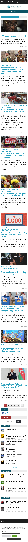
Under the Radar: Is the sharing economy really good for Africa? (13, 273)
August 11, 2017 (23, 88)
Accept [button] (14, 536)
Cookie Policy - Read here (14, 539)
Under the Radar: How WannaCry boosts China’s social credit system (14, 234)
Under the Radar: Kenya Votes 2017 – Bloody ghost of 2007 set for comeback (13, 155)
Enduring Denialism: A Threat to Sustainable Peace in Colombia (14, 461)
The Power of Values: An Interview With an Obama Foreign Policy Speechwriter (16, 487)
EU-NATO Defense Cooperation (14, 454)
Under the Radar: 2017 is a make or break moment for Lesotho (13, 194)
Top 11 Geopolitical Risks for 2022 (14, 481)
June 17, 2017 (24, 210)
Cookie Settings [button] (6, 536)
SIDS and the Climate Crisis (12, 429)
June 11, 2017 (24, 249)
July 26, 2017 (24, 132)
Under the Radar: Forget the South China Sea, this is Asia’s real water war (12, 111)
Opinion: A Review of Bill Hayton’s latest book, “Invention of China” (16, 502)
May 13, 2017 (24, 400)
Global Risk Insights (14, 2)
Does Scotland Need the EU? (13, 507)
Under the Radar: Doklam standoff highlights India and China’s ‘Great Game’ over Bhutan (12, 70)
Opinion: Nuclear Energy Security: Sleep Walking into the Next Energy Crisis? (16, 435)
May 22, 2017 (24, 364)
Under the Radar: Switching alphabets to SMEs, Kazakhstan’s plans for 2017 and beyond (14, 350)
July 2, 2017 (24, 172)
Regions (14, 11)
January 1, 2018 (23, 46)
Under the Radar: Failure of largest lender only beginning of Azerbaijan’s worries (14, 386)
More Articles (14, 467)
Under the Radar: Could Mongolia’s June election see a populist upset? (13, 310)
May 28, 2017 (24, 326)
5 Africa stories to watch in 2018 (13, 36)
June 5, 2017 (24, 288)
